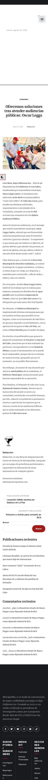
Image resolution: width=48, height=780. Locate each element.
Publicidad (23, 728)
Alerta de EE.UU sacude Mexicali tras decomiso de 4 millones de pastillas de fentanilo (20, 565)
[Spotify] (30, 705)
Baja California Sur (38, 737)
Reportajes (7, 746)
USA (36, 754)
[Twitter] (12, 705)
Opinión (6, 759)
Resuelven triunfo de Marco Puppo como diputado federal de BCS (24, 627)
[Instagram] (24, 705)
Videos (37, 763)
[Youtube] (18, 705)
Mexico (37, 749)
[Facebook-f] (5, 705)
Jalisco (37, 744)
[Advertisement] (24, 45)
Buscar (6, 509)
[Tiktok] (36, 705)
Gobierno (24, 86)
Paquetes (22, 740)
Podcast (37, 759)
